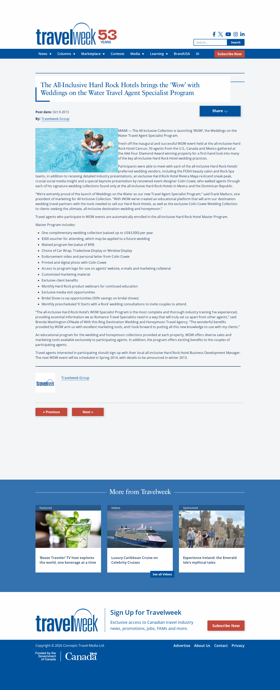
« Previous (51, 412)
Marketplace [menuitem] (91, 53)
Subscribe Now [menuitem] (229, 54)
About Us (202, 645)
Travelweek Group (55, 118)
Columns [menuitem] (64, 53)
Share (218, 110)
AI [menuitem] (197, 53)
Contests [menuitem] (117, 53)
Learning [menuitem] (157, 53)
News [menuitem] (43, 53)
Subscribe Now (226, 625)
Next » (88, 412)
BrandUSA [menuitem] (182, 53)
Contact (221, 645)
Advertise (181, 645)
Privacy (238, 645)
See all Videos (162, 574)
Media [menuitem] (135, 53)
